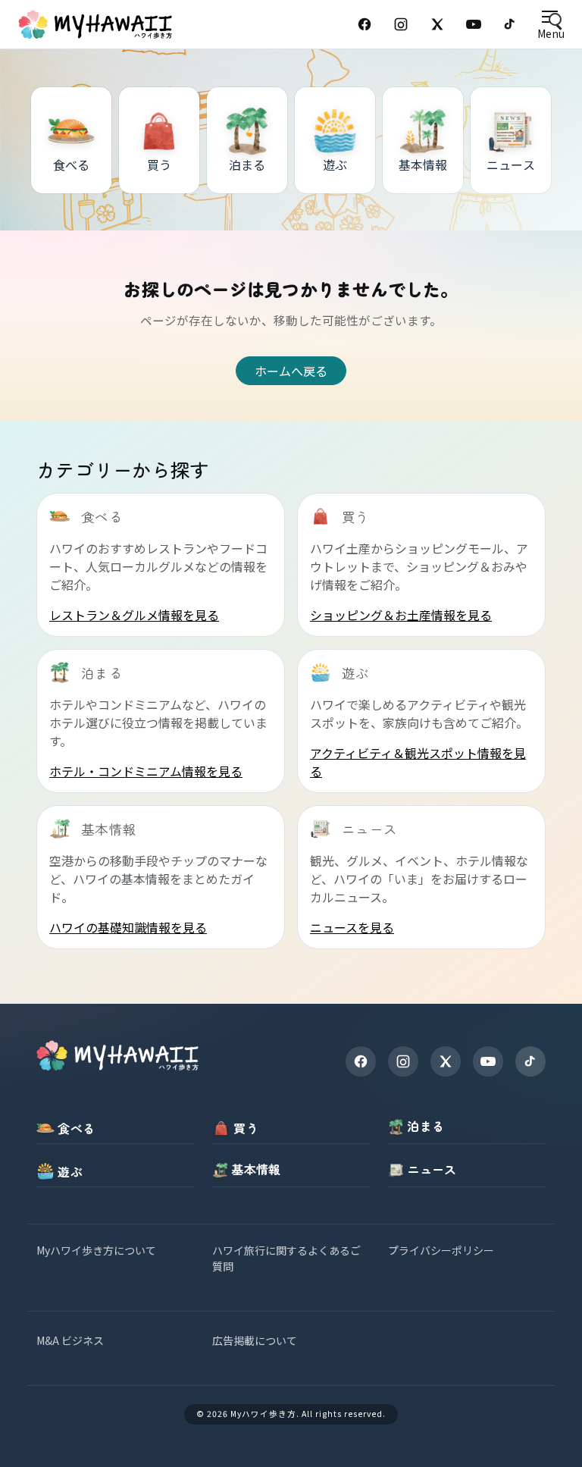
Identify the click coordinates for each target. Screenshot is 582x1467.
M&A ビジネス (70, 1340)
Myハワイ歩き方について (96, 1250)
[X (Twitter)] (437, 24)
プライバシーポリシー (441, 1250)
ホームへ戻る (291, 371)
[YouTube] (473, 24)
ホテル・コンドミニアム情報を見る (145, 771)
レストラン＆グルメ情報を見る (134, 615)
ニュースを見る (352, 927)
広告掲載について (254, 1340)
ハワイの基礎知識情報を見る (128, 927)
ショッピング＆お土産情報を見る (401, 615)
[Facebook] (364, 24)
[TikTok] (510, 24)
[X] (445, 1061)
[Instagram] (401, 24)
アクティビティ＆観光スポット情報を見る (418, 762)
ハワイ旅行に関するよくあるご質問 (286, 1258)
